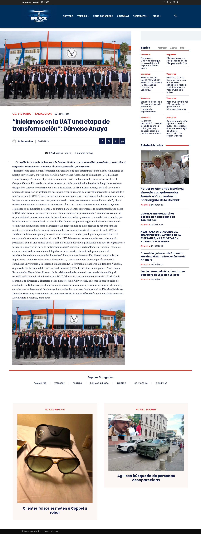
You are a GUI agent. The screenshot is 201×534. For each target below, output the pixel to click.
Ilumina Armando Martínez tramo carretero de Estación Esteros (163, 273)
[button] (175, 16)
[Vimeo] (174, 2)
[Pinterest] (116, 141)
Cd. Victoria (21, 114)
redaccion (27, 141)
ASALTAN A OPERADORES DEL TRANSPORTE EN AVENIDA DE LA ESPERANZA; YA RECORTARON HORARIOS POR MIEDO (161, 236)
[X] (170, 2)
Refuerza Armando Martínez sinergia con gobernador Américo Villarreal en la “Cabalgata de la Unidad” (162, 194)
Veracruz (145, 55)
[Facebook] (164, 2)
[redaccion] (15, 141)
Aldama (173, 47)
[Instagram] (167, 2)
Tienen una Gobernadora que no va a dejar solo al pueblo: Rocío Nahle (150, 63)
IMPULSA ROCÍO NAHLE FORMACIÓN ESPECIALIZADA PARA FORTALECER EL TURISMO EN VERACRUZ (151, 83)
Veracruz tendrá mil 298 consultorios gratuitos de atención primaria (177, 105)
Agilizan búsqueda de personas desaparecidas (146, 478)
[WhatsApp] (122, 141)
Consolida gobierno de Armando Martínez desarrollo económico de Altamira (163, 257)
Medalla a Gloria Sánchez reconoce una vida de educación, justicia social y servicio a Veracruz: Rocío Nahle (176, 85)
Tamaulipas (43, 114)
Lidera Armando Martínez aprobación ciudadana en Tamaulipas (158, 217)
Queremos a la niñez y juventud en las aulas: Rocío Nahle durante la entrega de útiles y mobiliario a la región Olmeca (177, 128)
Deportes (171, 55)
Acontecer (162, 47)
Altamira (145, 205)
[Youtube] (177, 2)
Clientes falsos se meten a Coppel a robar (55, 510)
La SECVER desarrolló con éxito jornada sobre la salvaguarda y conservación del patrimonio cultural (151, 127)
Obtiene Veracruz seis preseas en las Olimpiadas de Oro (176, 61)
